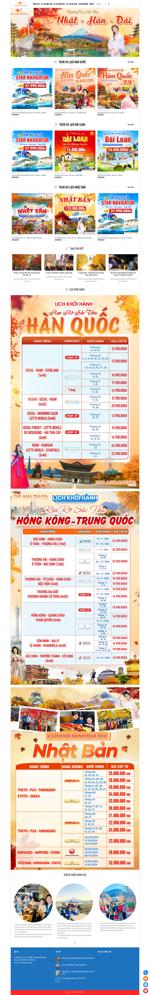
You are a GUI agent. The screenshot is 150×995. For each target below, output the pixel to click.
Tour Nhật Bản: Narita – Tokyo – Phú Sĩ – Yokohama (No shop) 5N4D (73, 238)
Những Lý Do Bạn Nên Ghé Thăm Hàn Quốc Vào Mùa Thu (78, 958)
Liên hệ (91, 4)
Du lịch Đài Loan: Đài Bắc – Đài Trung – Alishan (109, 175)
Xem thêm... (131, 62)
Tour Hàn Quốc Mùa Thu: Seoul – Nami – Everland (110, 113)
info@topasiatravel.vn (25, 963)
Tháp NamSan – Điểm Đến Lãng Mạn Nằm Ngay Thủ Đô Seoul (78, 973)
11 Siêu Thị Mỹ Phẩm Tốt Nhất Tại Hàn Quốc (74, 965)
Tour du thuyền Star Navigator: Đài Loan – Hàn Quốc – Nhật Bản (29, 113)
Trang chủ (36, 4)
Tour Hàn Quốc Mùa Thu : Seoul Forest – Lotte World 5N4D (70, 113)
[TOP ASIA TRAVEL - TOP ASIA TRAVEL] (22, 4)
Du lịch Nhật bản (46, 4)
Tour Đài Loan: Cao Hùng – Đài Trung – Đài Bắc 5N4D (69, 175)
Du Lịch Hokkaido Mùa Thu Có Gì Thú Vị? (73, 978)
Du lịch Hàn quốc (59, 4)
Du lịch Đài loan (71, 4)
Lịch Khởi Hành (83, 4)
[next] (134, 32)
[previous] (16, 32)
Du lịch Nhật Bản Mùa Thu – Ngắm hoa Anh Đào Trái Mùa (27, 238)
